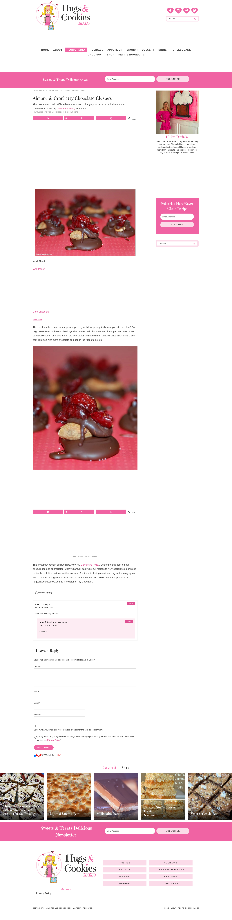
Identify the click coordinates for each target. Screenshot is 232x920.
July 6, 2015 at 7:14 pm (48, 625)
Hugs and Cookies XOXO (63, 15)
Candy (87, 556)
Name (37, 691)
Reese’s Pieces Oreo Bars (208, 811)
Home (166, 908)
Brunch (124, 869)
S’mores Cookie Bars (158, 814)
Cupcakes (170, 883)
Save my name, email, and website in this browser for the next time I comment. (68, 730)
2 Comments (72, 112)
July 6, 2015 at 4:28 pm (44, 607)
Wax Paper (39, 269)
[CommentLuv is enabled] (48, 756)
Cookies (170, 876)
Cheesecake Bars (171, 869)
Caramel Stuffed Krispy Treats (112, 809)
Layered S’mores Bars (18, 814)
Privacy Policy (53, 740)
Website (37, 714)
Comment (39, 666)
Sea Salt (37, 319)
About (173, 908)
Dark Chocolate (41, 311)
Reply (131, 603)
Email (37, 703)
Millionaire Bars (61, 814)
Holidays (171, 862)
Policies (195, 908)
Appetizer (125, 862)
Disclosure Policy (66, 108)
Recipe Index (184, 908)
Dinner (124, 883)
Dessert (95, 556)
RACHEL (39, 604)
